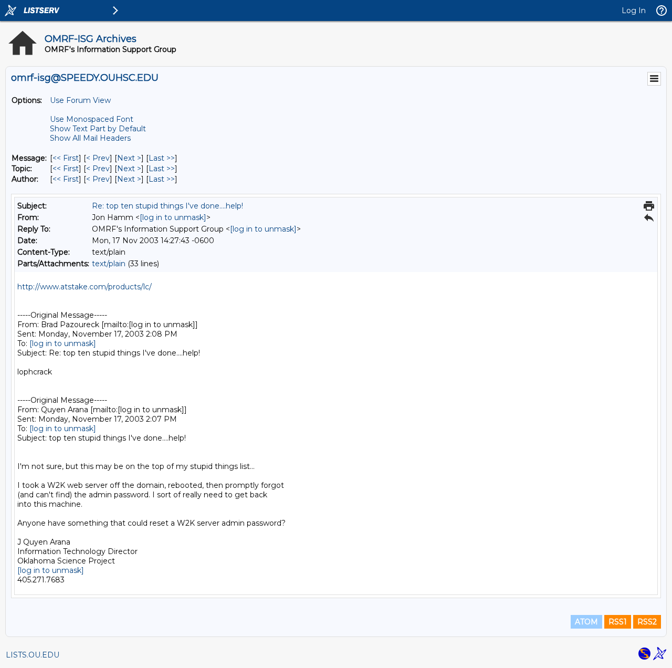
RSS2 (647, 622)
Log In (634, 10)
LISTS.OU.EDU (32, 655)
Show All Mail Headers (90, 138)
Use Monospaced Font (91, 119)
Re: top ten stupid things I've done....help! (167, 206)
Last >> (162, 158)
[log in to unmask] (173, 217)
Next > (129, 158)
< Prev (98, 158)
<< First (65, 158)
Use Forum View (80, 100)
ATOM (586, 622)
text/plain (108, 263)
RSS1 (617, 622)
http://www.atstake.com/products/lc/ (84, 286)
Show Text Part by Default (98, 128)
